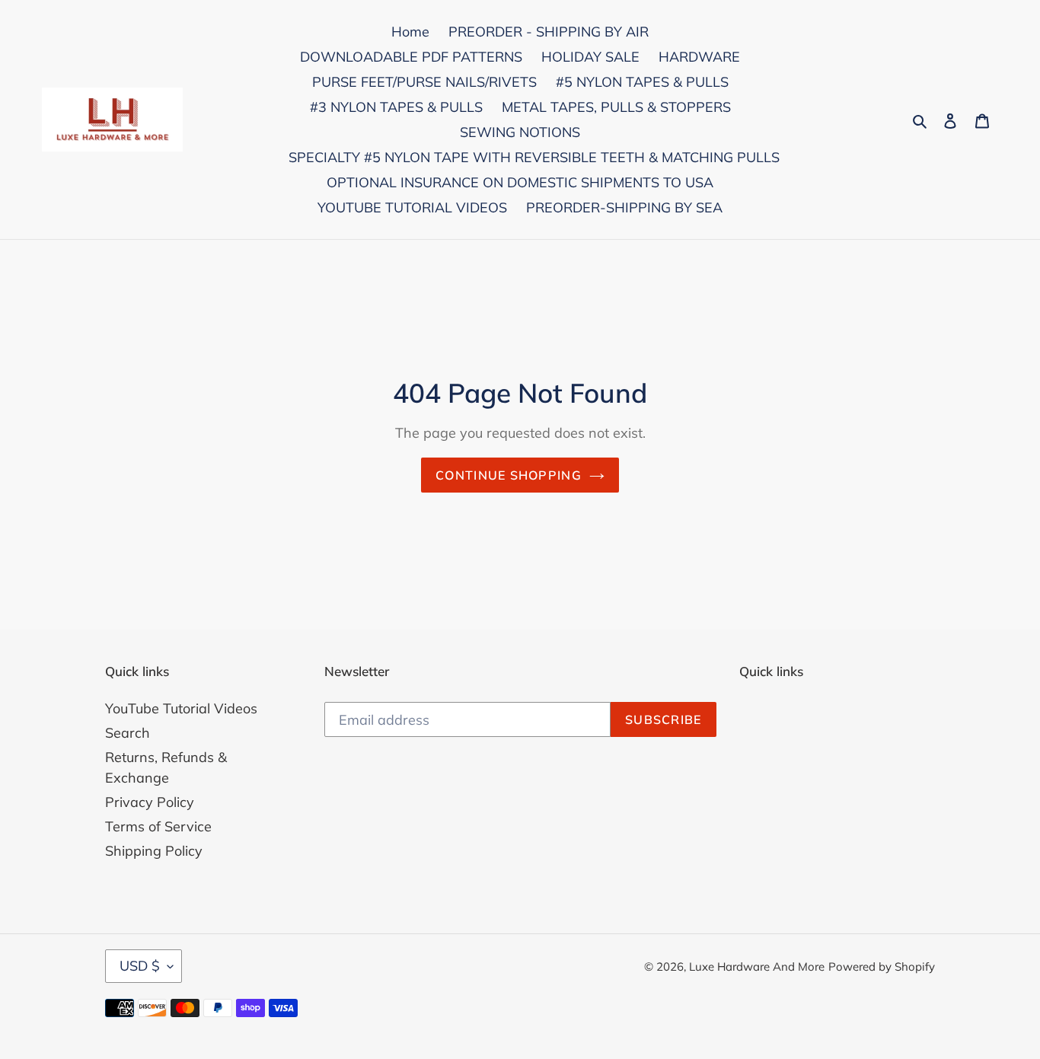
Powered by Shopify (881, 966)
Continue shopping (508, 475)
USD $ (140, 965)
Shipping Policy (154, 851)
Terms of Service (158, 826)
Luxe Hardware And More (757, 966)
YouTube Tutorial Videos (181, 708)
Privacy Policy (149, 802)
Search (127, 733)
